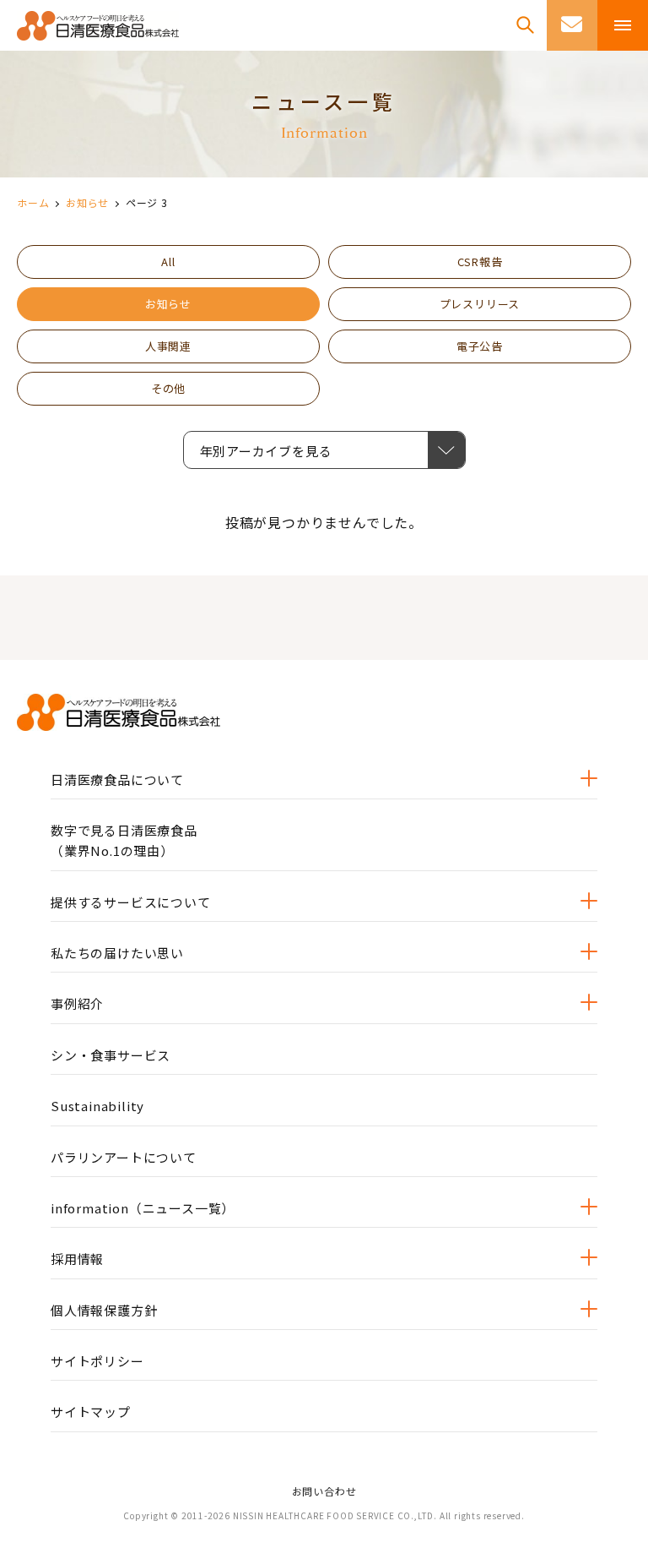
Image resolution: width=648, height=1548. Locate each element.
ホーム (33, 202)
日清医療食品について (117, 779)
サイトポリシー (97, 1361)
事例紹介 (77, 1003)
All (168, 261)
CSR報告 (480, 261)
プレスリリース (480, 304)
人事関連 (168, 346)
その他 (168, 388)
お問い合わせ (324, 1491)
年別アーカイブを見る (282, 451)
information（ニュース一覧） (143, 1208)
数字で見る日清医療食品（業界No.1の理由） (124, 840)
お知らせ (87, 202)
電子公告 (479, 346)
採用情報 (77, 1258)
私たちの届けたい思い (117, 953)
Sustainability (97, 1106)
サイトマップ (91, 1411)
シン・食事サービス (110, 1055)
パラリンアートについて (124, 1157)
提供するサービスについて (131, 902)
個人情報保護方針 (104, 1310)
